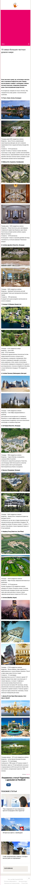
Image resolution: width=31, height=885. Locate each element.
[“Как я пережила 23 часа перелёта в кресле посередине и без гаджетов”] (15, 800)
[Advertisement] (15, 26)
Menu (3, 44)
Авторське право (23, 881)
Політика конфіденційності (10, 881)
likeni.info (28, 774)
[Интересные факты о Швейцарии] (15, 824)
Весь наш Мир (11, 879)
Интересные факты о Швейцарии (13, 832)
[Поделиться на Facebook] (8, 784)
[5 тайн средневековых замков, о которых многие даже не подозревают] (15, 848)
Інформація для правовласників (11, 883)
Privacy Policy (24, 883)
